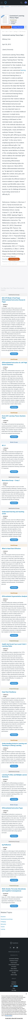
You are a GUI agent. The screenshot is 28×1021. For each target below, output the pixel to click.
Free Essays (14, 962)
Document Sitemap (14, 958)
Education (3, 916)
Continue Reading (14, 259)
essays (7, 6)
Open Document (6, 27)
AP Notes (13, 966)
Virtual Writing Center (14, 964)
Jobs (11, 986)
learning (23, 70)
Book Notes (14, 968)
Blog (14, 988)
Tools (10, 31)
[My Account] (26, 2)
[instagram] (17, 948)
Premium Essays (14, 960)
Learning (3, 929)
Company (13, 982)
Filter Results (22, 31)
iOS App (14, 972)
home (2, 6)
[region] (14, 1006)
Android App (14, 974)
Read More (14, 353)
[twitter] (14, 948)
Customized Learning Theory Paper (17, 16)
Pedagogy (3, 921)
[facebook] (10, 948)
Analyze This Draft (18, 27)
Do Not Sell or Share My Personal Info (14, 1018)
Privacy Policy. (8, 1015)
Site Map (14, 990)
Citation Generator (13, 970)
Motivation (3, 924)
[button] (2, 2)
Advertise (13, 984)
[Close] (26, 993)
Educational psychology (7, 919)
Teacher (3, 926)
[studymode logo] (9, 2)
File (3, 31)
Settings (16, 31)
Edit (7, 31)
